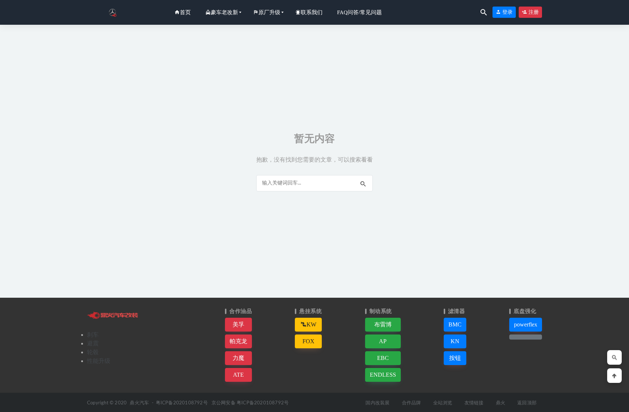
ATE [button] (238, 375)
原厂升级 (269, 12)
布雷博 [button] (383, 324)
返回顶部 (527, 403)
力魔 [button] (238, 358)
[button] (525, 337)
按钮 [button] (455, 358)
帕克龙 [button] (238, 341)
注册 (533, 12)
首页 (185, 12)
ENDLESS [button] (383, 375)
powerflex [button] (525, 324)
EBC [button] (383, 358)
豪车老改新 (224, 12)
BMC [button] (455, 324)
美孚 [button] (238, 324)
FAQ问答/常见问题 (359, 12)
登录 (507, 12)
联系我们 (312, 12)
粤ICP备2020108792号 (182, 403)
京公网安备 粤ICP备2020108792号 (250, 403)
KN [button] (455, 341)
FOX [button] (308, 341)
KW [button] (311, 324)
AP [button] (383, 341)
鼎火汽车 (139, 403)
